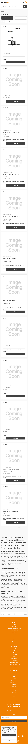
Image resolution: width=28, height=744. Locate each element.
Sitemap (14, 634)
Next (19, 527)
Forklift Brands (14, 666)
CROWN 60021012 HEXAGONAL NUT (11, 132)
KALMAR (14, 684)
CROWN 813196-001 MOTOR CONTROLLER (13, 93)
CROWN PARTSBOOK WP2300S (10, 50)
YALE (14, 688)
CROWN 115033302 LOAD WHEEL (11, 469)
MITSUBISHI (14, 680)
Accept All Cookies (8, 740)
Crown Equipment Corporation (7, 553)
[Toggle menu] (2, 2)
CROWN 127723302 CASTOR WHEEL (11, 216)
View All (14, 692)
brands (7, 600)
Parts (14, 650)
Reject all (8, 737)
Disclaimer (14, 626)
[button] (7, 18)
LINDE (14, 673)
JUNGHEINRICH (14, 682)
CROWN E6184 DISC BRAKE (9, 427)
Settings (8, 735)
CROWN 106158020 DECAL (9, 300)
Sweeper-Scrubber (14, 662)
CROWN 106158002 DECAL (9, 342)
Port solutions (14, 660)
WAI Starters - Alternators (14, 664)
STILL (14, 674)
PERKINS (14, 686)
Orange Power (14, 658)
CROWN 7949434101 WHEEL (9, 258)
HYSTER (14, 678)
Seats (14, 656)
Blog (14, 639)
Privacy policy (14, 632)
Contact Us (14, 638)
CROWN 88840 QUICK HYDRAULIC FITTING (13, 385)
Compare (21, 18)
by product (14, 648)
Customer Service (14, 636)
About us (14, 622)
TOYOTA (14, 690)
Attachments (14, 654)
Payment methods (14, 630)
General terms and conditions (14, 628)
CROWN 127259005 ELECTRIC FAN (11, 174)
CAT (14, 676)
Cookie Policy (14, 624)
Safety (14, 652)
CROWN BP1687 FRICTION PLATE (10, 511)
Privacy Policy (5, 732)
